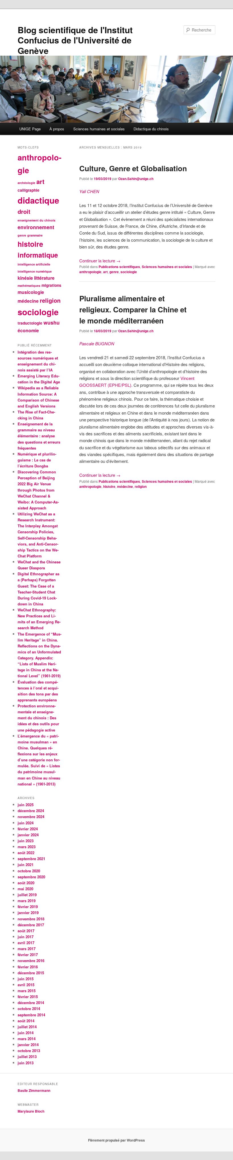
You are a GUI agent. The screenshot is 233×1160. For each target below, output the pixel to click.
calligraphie (28, 190)
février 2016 (28, 966)
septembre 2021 (31, 858)
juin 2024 (26, 822)
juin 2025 (26, 804)
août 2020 (26, 882)
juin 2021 (26, 864)
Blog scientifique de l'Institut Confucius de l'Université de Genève (75, 40)
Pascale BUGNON (96, 343)
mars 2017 (27, 948)
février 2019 (28, 906)
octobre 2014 (29, 1008)
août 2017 (26, 930)
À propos (56, 128)
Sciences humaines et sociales (99, 128)
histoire (109, 486)
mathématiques (29, 285)
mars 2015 (27, 990)
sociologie (128, 271)
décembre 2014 (31, 1002)
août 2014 (26, 1020)
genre (114, 271)
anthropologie (90, 271)
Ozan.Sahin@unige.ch (135, 178)
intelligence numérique (35, 271)
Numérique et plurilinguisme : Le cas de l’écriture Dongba (37, 460)
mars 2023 (27, 846)
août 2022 (26, 852)
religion (141, 486)
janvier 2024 (28, 834)
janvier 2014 (28, 1044)
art (105, 271)
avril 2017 (26, 942)
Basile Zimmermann (34, 1090)
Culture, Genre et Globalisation (133, 168)
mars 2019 (27, 900)
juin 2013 (26, 1062)
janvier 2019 (28, 912)
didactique (38, 200)
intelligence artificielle (34, 264)
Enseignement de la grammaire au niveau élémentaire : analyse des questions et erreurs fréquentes (39, 436)
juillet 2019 (27, 894)
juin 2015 (26, 978)
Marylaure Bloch (31, 1111)
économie (28, 330)
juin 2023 (26, 840)
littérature (44, 278)
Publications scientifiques (119, 266)
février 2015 (28, 996)
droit (24, 211)
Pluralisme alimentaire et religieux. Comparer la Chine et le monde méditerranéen (133, 309)
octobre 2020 (29, 870)
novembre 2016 (31, 960)
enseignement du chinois (36, 220)
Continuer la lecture (99, 261)
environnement (36, 227)
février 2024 (28, 828)
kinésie (25, 278)
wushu (51, 322)
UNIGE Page (30, 128)
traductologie (30, 323)
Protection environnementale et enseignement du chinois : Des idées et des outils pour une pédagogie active (38, 718)
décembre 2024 (31, 810)
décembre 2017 (31, 924)
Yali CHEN (89, 191)
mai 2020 (25, 888)
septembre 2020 (31, 876)
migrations (51, 285)
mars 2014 (27, 1038)
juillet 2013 (27, 1056)
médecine (125, 486)
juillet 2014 (27, 1026)
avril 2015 (26, 984)
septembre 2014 (31, 1014)
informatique (38, 255)
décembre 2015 (31, 972)
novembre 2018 (31, 918)
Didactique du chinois (151, 128)
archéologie (26, 183)
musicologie (31, 292)
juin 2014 (26, 1032)
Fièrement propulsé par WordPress (116, 1140)
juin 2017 (26, 936)
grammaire (35, 235)
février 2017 (28, 954)
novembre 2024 (31, 816)
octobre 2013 (29, 1050)
